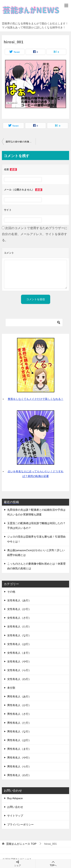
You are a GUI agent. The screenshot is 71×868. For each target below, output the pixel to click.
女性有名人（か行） (19, 609)
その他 (11, 591)
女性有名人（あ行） (19, 600)
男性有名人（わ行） (19, 775)
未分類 (11, 687)
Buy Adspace (15, 798)
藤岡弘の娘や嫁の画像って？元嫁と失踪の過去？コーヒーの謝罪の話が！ (21, 141)
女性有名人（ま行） (19, 652)
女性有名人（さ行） (19, 617)
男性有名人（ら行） (19, 766)
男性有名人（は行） (19, 740)
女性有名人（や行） (19, 661)
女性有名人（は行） (19, 644)
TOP (21, 843)
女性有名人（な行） (19, 635)
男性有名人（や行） (19, 757)
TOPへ (53, 865)
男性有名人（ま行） (19, 748)
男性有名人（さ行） (19, 713)
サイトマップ (15, 815)
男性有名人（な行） (19, 731)
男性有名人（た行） (19, 722)
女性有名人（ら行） (19, 670)
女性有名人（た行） (19, 626)
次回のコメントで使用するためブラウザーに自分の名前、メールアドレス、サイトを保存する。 (34, 234)
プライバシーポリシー (20, 824)
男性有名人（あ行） (19, 696)
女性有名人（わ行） (19, 679)
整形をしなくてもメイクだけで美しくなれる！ (35, 398)
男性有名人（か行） (19, 705)
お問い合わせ (15, 806)
